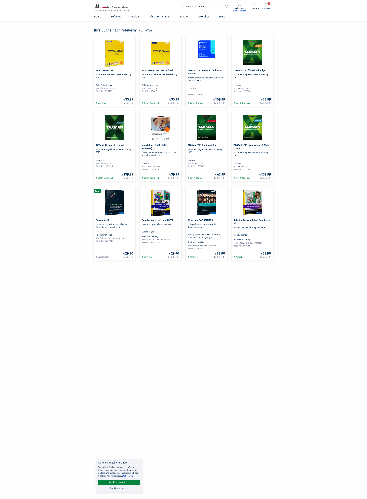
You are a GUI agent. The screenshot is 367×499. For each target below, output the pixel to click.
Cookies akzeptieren (119, 482)
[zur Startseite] (111, 8)
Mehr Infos (127, 476)
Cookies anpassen (119, 488)
